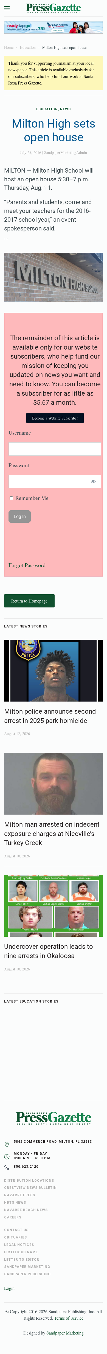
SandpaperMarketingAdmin (65, 152)
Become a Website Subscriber (55, 418)
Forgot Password (27, 565)
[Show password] (93, 481)
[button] (7, 8)
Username (20, 432)
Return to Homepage (29, 601)
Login (9, 1288)
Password (19, 465)
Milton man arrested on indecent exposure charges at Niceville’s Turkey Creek (52, 834)
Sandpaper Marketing (65, 1333)
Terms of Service (68, 1318)
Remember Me (31, 498)
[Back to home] (53, 8)
